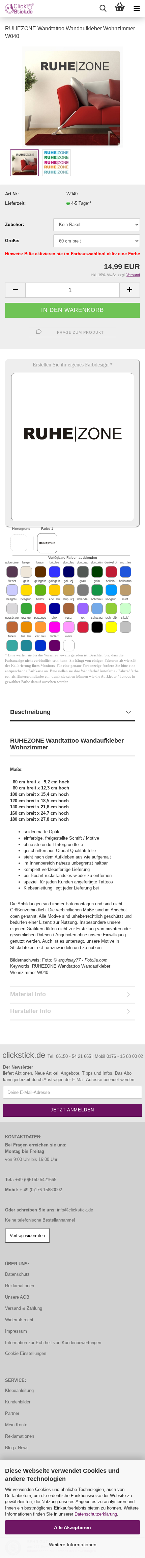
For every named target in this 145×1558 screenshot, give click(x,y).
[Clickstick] (17, 8)
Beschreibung (30, 712)
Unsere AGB (17, 1297)
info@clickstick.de (75, 1209)
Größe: (12, 240)
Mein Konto (16, 1424)
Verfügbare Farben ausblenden (72, 557)
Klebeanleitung (19, 1390)
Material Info (28, 994)
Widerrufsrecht (19, 1319)
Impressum (16, 1331)
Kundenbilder (17, 1401)
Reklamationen (19, 1285)
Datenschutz (17, 1274)
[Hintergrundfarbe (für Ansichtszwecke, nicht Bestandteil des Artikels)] (18, 542)
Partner (12, 1413)
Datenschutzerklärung (96, 1514)
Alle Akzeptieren (72, 1527)
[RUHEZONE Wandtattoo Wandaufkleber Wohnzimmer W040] (72, 96)
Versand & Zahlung (23, 1308)
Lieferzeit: (15, 203)
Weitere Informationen (72, 1544)
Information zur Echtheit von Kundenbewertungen (53, 1342)
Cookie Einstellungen (25, 1353)
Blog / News (17, 1447)
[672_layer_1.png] (47, 543)
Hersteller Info (30, 1011)
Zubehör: (14, 224)
